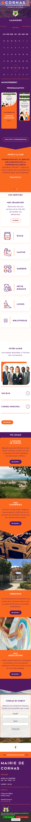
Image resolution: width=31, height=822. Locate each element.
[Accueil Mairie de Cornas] (3, 3)
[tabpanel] (15, 171)
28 (8, 41)
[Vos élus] (28, 393)
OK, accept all (9, 817)
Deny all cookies (22, 817)
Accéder (16, 220)
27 (4, 41)
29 (11, 41)
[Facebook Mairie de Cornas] (15, 747)
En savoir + (7, 422)
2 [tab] (17, 189)
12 (11, 54)
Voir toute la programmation (15, 139)
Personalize (15, 819)
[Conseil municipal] (28, 407)
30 (15, 41)
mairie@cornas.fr (6, 799)
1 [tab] (14, 189)
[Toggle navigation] (28, 3)
